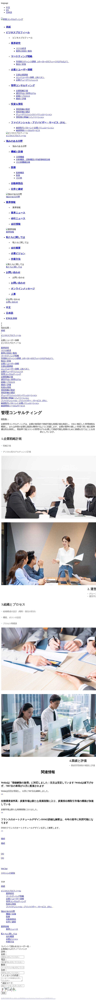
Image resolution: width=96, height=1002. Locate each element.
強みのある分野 (14, 141)
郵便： (4, 965)
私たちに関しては (15, 237)
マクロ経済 (21, 48)
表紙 (8, 27)
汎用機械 (20, 157)
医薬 (18, 175)
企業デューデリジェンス (27, 80)
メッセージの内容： (10, 975)
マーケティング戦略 (21, 56)
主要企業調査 (22, 75)
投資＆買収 (17, 104)
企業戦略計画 (22, 91)
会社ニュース (18, 218)
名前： (4, 954)
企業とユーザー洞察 (21, 69)
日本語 (9, 12)
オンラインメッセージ (23, 288)
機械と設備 (17, 151)
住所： (4, 970)
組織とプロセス (23, 96)
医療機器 (20, 173)
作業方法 (15, 259)
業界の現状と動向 (24, 51)
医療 (13, 167)
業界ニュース (18, 212)
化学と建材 (17, 189)
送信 (3, 993)
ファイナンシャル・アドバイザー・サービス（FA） (38, 122)
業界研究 (15, 43)
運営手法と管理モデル (26, 93)
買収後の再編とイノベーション (30, 117)
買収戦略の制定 (23, 109)
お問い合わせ (13, 272)
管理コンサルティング (23, 85)
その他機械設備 (23, 162)
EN (7, 10)
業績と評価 (21, 99)
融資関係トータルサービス (28, 130)
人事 (13, 294)
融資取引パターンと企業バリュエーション (35, 128)
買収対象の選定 (23, 112)
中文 (8, 7)
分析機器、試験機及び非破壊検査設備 (33, 159)
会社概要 (15, 248)
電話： (4, 959)
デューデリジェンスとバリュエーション (34, 114)
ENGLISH (11, 318)
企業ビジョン (18, 253)
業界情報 (11, 202)
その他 (19, 178)
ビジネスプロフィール (18, 32)
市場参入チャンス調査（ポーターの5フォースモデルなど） (42, 62)
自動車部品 (17, 183)
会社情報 (15, 224)
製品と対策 (21, 64)
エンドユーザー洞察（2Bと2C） (30, 77)
